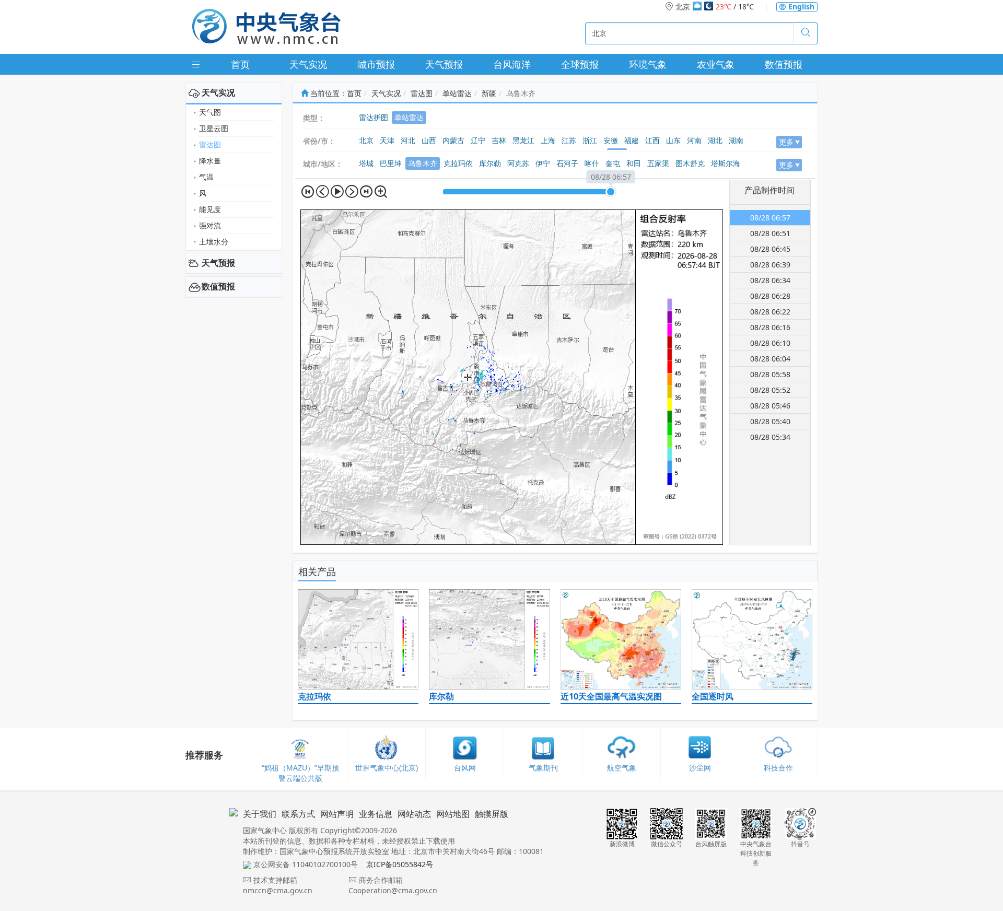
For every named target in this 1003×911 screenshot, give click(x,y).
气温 (206, 177)
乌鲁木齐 (422, 163)
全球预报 (580, 64)
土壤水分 (213, 242)
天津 (387, 140)
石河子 (567, 163)
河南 (694, 140)
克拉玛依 (458, 163)
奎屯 (612, 163)
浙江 (589, 140)
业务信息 (375, 814)
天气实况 (308, 64)
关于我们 (259, 814)
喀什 (592, 163)
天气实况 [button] (218, 92)
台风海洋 (512, 64)
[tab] (234, 93)
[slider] (610, 191)
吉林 (499, 140)
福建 (631, 140)
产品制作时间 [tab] (769, 190)
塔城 (366, 163)
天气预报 (444, 64)
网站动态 (414, 814)
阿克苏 (518, 163)
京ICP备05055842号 (399, 864)
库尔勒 (490, 163)
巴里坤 (391, 163)
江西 (652, 140)
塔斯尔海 (725, 163)
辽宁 (478, 140)
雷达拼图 (373, 117)
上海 (548, 140)
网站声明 (337, 814)
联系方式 (298, 814)
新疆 (489, 93)
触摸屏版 (491, 814)
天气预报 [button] (218, 262)
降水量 (210, 161)
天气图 (210, 112)
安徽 (610, 140)
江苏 (569, 140)
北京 (366, 140)
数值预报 (783, 64)
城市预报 (376, 64)
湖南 (736, 140)
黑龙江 (523, 140)
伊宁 (542, 163)
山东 (673, 140)
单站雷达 (457, 93)
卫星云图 (213, 128)
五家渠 (658, 163)
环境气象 (648, 64)
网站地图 (453, 814)
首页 (240, 64)
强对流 (210, 225)
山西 (429, 140)
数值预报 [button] (218, 286)
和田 (633, 163)
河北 (408, 140)
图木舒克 (690, 163)
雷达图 (210, 144)
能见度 (210, 209)
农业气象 (715, 64)
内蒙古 (453, 140)
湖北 (715, 140)
